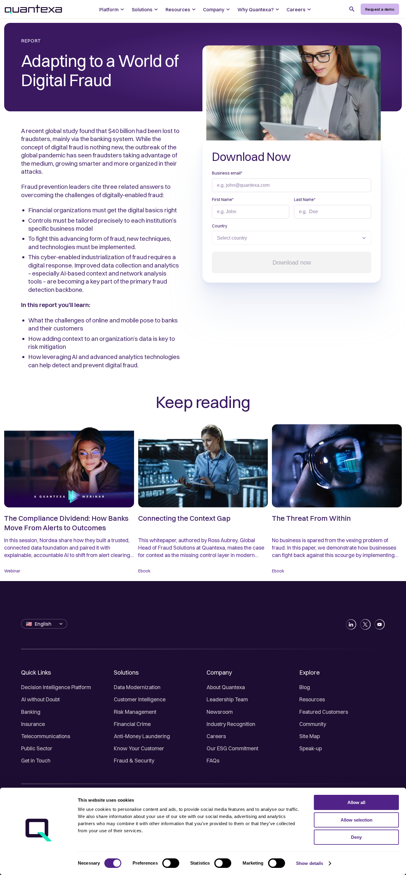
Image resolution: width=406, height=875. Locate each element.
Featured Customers (323, 711)
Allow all (356, 802)
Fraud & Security (134, 760)
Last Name (304, 199)
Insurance (33, 724)
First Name (223, 199)
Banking (30, 711)
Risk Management (135, 711)
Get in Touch (36, 760)
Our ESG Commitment (232, 748)
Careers (216, 736)
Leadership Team (227, 699)
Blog (304, 687)
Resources (312, 699)
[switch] (170, 863)
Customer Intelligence (140, 699)
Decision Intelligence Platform (56, 687)
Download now (292, 262)
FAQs (213, 760)
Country (219, 226)
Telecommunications (45, 736)
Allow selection (356, 819)
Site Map (309, 736)
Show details (309, 863)
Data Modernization (137, 687)
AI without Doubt (40, 699)
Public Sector (36, 748)
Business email (227, 173)
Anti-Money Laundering (142, 736)
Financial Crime (132, 724)
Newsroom (220, 711)
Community (312, 724)
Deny (356, 837)
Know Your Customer (139, 748)
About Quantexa (226, 687)
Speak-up (310, 748)
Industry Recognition (231, 724)
